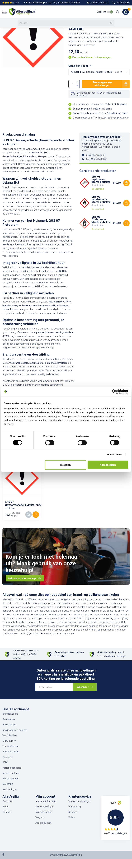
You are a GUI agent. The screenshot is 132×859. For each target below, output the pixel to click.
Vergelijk (40, 817)
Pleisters (7, 757)
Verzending (74, 806)
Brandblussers (10, 713)
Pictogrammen (10, 778)
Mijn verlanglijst (43, 812)
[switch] (49, 442)
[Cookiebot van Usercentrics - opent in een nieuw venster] (114, 391)
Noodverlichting (10, 773)
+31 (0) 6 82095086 (96, 158)
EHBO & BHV (9, 740)
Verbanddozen (10, 746)
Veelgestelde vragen (79, 801)
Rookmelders (9, 724)
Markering (7, 783)
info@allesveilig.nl (95, 155)
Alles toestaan (108, 464)
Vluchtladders (9, 735)
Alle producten (43, 822)
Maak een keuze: (79, 65)
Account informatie (45, 801)
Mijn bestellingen (44, 806)
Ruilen (71, 817)
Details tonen (114, 454)
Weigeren (65, 464)
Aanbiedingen (9, 789)
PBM (4, 762)
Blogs (5, 806)
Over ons (7, 801)
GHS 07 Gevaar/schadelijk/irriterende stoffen (22, 505)
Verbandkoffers (10, 751)
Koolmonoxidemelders (14, 730)
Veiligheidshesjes (11, 767)
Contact (6, 812)
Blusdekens (8, 719)
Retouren (73, 812)
